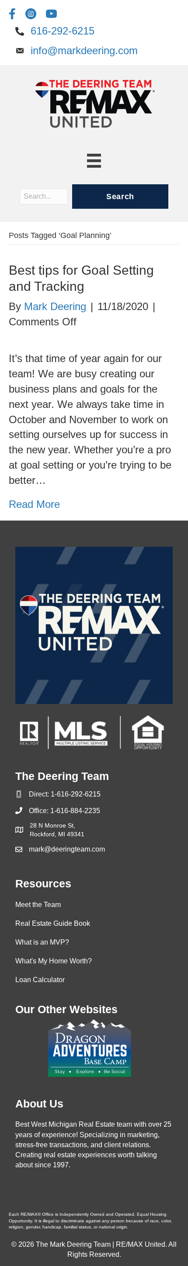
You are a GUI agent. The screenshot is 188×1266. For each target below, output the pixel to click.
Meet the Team (38, 904)
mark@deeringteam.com (67, 849)
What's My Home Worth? (53, 961)
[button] (120, 196)
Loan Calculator (40, 979)
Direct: (40, 794)
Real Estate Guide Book (52, 923)
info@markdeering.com (84, 50)
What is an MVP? (42, 942)
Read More (34, 504)
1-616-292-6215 (76, 794)
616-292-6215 (62, 31)
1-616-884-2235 (75, 810)
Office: (39, 810)
